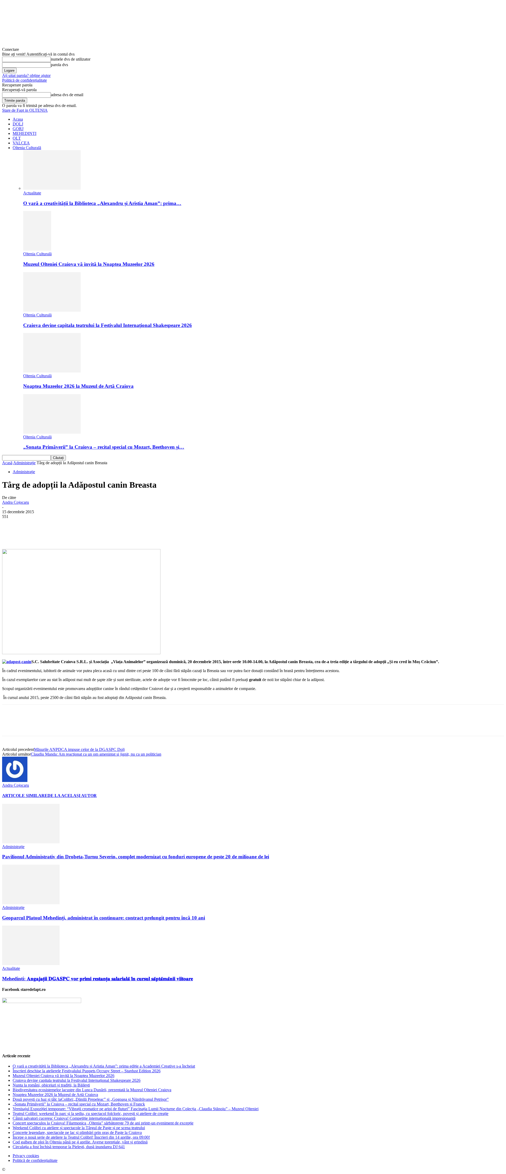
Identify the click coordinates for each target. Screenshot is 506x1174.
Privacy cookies (26, 1155)
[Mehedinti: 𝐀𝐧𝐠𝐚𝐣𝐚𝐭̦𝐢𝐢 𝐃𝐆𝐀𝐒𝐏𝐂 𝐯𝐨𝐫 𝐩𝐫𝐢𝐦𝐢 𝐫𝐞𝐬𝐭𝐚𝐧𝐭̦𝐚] (31, 963)
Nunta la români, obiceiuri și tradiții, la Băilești (51, 1085)
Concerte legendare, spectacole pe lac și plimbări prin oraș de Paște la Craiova (77, 1132)
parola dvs (59, 64)
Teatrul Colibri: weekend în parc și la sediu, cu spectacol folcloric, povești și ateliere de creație (90, 1113)
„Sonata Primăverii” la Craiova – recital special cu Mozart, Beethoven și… (103, 447)
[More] (133, 533)
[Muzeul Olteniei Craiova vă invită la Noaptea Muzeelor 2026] (37, 249)
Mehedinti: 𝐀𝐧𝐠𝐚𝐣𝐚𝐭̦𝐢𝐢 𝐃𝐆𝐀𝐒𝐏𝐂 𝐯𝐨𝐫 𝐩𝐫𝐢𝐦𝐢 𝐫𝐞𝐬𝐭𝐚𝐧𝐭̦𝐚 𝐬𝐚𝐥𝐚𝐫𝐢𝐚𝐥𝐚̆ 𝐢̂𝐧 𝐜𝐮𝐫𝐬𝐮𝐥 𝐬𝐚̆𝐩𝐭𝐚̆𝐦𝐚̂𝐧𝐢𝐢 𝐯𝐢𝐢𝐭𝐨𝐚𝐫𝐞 (97, 978)
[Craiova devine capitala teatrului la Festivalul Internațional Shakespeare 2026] (52, 310)
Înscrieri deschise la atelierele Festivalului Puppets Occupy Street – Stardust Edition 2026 (86, 1071)
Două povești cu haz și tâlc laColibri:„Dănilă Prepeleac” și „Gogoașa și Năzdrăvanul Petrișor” (91, 1099)
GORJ (18, 128)
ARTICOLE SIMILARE (24, 795)
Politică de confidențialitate (24, 80)
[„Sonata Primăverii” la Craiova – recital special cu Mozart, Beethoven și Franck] (52, 432)
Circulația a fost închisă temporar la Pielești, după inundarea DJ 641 (69, 1146)
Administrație (24, 463)
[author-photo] (14, 780)
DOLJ (18, 124)
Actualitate (32, 193)
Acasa (18, 119)
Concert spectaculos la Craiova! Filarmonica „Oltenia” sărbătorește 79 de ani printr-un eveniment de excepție (103, 1123)
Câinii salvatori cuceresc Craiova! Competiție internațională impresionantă (74, 1118)
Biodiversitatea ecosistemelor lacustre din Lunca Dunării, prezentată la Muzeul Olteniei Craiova (92, 1090)
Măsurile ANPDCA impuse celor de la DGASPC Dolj (79, 749)
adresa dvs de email (67, 94)
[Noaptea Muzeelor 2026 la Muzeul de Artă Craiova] (52, 371)
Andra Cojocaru (15, 502)
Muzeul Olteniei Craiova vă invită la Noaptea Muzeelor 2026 (88, 264)
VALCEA (21, 143)
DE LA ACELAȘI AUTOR (72, 795)
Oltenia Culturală (27, 147)
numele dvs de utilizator (70, 59)
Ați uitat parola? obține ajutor (26, 75)
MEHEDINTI (24, 133)
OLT (17, 138)
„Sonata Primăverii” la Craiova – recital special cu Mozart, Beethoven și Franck (79, 1104)
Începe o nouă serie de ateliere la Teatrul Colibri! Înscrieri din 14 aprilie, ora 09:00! (81, 1137)
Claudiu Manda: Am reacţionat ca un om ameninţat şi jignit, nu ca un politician (96, 754)
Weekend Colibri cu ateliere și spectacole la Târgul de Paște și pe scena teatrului (79, 1128)
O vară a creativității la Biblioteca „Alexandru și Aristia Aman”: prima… (102, 203)
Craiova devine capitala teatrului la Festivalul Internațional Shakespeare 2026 (107, 325)
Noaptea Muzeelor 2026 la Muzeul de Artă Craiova (78, 386)
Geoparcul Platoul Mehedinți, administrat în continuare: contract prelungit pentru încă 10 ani (103, 918)
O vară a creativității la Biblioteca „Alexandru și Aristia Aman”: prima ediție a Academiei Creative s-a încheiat (104, 1066)
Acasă (7, 463)
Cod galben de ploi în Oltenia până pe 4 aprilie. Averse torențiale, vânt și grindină (80, 1142)
